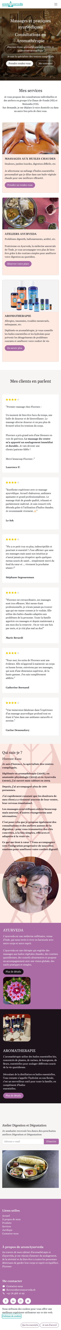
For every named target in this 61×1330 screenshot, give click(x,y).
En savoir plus (14, 348)
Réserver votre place (18, 263)
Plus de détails (13, 971)
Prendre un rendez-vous (20, 185)
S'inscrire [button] (51, 1141)
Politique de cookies (11, 1316)
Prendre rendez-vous (20, 63)
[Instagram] (21, 1301)
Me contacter (46, 63)
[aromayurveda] (28, 1301)
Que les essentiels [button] (30, 1325)
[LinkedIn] (13, 1301)
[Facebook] (6, 1301)
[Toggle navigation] (56, 4)
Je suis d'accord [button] (49, 1325)
